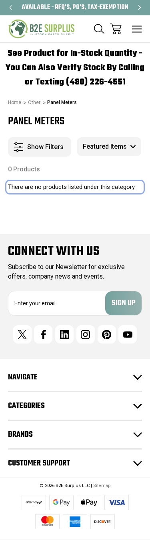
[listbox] (109, 146)
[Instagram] (85, 334)
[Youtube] (127, 334)
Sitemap (102, 485)
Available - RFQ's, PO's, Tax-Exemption (75, 7)
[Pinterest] (107, 334)
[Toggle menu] (137, 29)
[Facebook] (43, 334)
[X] (22, 334)
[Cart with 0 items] (116, 29)
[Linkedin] (64, 334)
